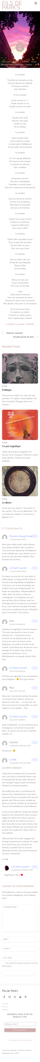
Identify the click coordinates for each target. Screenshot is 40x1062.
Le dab (12, 759)
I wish (20, 56)
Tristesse (28, 64)
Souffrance (19, 64)
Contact (5, 1009)
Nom (6, 939)
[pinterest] (25, 996)
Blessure (4, 64)
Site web (7, 958)
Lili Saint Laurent (11, 62)
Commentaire (10, 907)
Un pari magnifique (11, 446)
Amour (34, 62)
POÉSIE (25, 62)
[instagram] (9, 996)
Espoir (11, 64)
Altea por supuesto (14, 333)
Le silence (6, 502)
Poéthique (6, 389)
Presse (5, 1006)
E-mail (7, 949)
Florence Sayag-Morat (20, 536)
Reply (35, 536)
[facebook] (4, 996)
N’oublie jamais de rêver (23, 337)
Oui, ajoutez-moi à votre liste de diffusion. (20, 964)
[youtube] (20, 996)
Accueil (5, 1003)
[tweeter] (15, 996)
